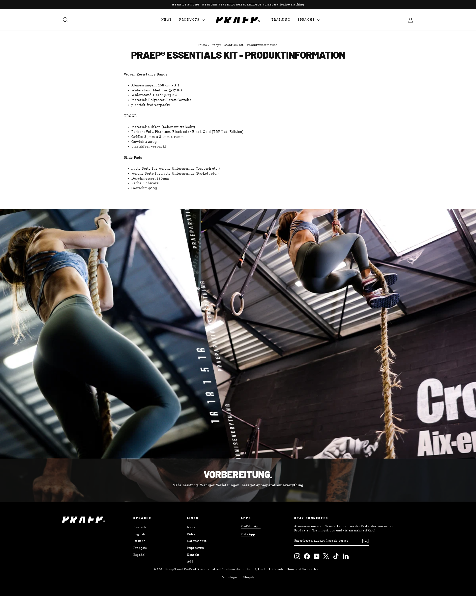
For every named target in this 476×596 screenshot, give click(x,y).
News (166, 19)
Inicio (202, 45)
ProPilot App (251, 526)
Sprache (307, 19)
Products (190, 19)
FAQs (191, 534)
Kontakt (193, 555)
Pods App (248, 534)
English (139, 534)
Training (280, 19)
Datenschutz (197, 541)
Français (140, 548)
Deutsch (139, 527)
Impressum (195, 548)
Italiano (139, 541)
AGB (190, 561)
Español (139, 555)
